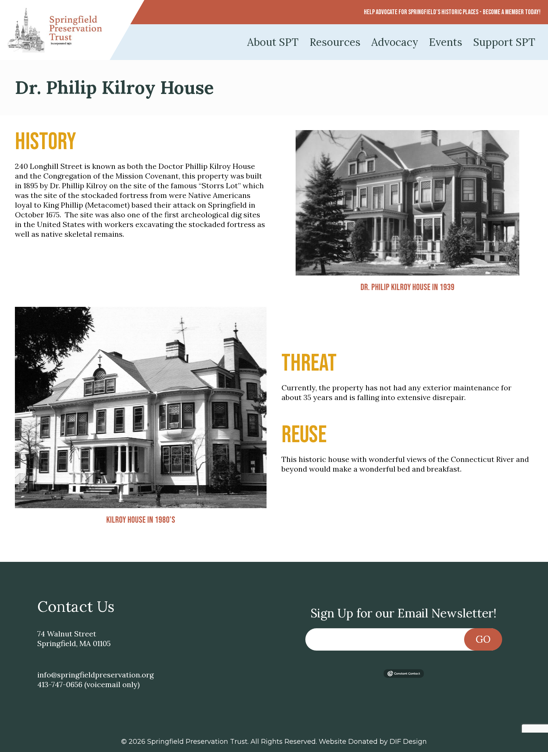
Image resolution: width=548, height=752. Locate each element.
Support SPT (504, 42)
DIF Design (408, 741)
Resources (334, 42)
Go (483, 639)
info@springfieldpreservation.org (95, 674)
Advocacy (394, 42)
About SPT (273, 42)
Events (445, 42)
